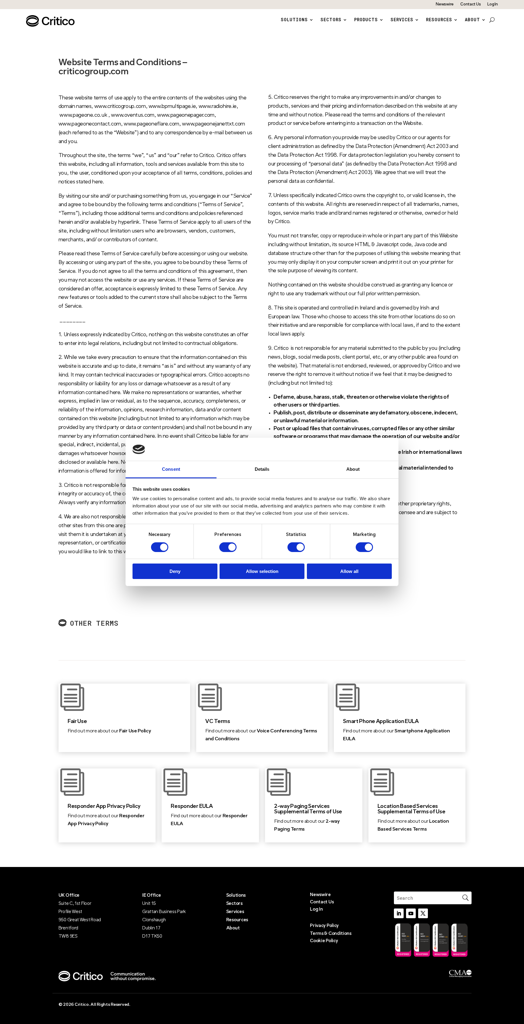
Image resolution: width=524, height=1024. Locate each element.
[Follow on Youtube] (411, 913)
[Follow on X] (423, 913)
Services (402, 20)
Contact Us (470, 4)
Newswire (445, 4)
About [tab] (353, 469)
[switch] (228, 547)
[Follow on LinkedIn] (399, 913)
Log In (492, 4)
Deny (175, 571)
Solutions (294, 20)
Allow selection (262, 571)
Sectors (331, 20)
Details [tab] (262, 469)
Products (366, 20)
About (472, 20)
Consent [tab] (171, 469)
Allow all (349, 571)
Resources (439, 20)
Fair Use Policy (135, 731)
